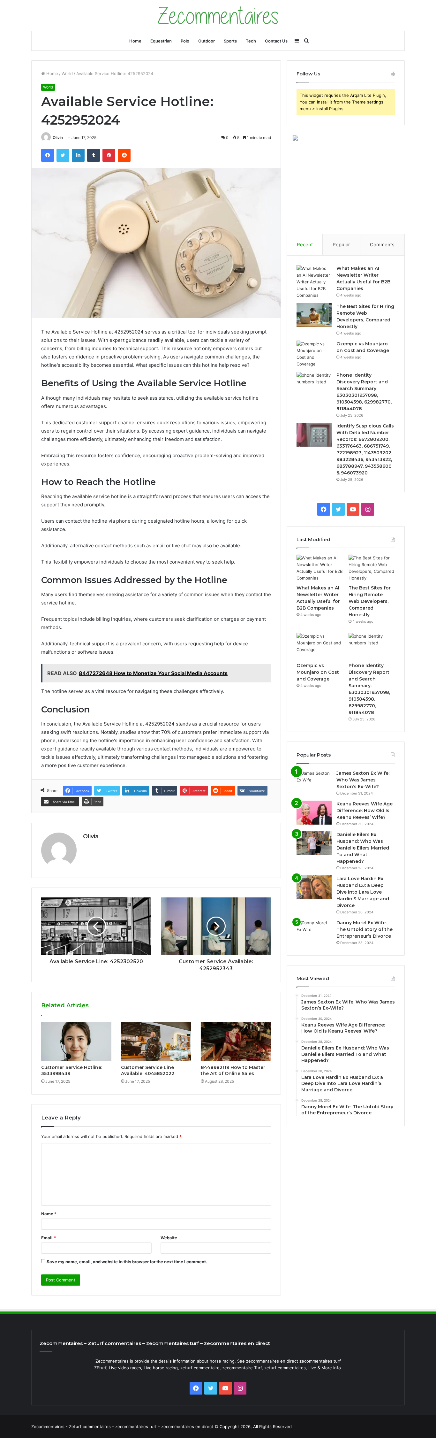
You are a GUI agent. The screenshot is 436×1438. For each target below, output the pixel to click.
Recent (305, 245)
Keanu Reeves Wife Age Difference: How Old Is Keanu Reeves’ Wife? (364, 810)
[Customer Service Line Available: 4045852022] (156, 1041)
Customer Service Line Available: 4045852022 (147, 1070)
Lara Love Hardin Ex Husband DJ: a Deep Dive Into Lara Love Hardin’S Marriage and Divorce (362, 892)
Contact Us (276, 40)
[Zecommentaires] (218, 15)
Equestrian (161, 40)
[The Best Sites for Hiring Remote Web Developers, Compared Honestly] (314, 315)
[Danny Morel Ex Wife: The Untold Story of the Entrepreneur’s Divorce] (314, 931)
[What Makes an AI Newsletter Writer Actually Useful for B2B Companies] (314, 282)
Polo (185, 40)
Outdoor (206, 40)
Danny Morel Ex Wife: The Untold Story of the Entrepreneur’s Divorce (364, 929)
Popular (341, 245)
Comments (382, 245)
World (67, 73)
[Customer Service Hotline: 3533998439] (76, 1041)
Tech (251, 40)
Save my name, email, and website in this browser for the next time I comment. (127, 1261)
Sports (230, 40)
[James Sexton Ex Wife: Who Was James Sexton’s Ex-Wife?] (314, 782)
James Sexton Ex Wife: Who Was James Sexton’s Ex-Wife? (362, 779)
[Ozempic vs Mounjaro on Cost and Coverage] (314, 354)
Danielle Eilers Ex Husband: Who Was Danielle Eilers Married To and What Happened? (362, 848)
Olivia (58, 137)
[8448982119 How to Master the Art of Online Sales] (236, 1041)
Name (48, 1213)
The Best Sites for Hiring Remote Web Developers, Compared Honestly (370, 601)
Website (169, 1237)
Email (48, 1237)
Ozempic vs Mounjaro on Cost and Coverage (318, 672)
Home (135, 40)
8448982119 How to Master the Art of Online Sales (233, 1070)
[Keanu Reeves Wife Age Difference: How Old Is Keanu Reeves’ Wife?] (314, 813)
